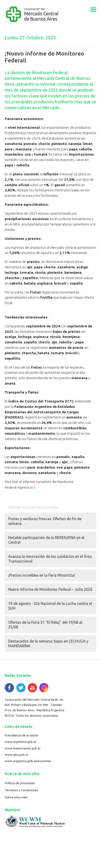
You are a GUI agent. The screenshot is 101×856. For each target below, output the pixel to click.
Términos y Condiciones (21, 790)
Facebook (9, 687)
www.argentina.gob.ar (20, 741)
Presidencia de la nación (21, 735)
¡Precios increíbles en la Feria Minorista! (41, 575)
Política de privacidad (20, 783)
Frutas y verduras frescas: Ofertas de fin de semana (45, 521)
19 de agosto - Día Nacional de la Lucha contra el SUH (50, 605)
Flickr (44, 687)
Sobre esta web (16, 797)
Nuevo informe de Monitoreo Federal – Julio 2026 (50, 589)
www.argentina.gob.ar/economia (28, 761)
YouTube (32, 687)
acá (32, 487)
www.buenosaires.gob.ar (23, 748)
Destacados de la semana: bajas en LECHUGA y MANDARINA (48, 643)
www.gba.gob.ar (16, 754)
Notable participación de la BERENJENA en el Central (46, 539)
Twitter (21, 687)
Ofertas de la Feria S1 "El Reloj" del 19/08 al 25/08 (45, 624)
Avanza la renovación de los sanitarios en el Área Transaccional (50, 558)
